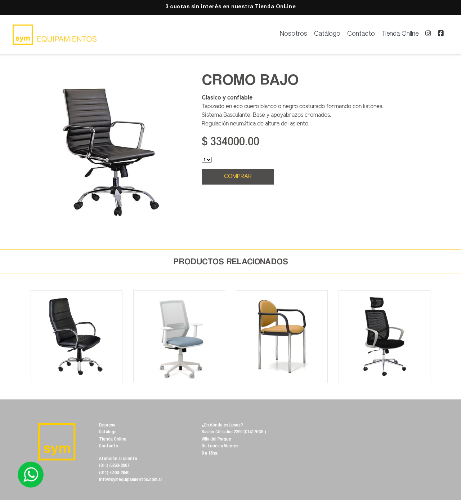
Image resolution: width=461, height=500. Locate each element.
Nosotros (293, 34)
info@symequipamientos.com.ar (130, 480)
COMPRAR (238, 176)
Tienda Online (400, 34)
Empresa (107, 425)
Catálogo (327, 34)
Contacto (361, 34)
